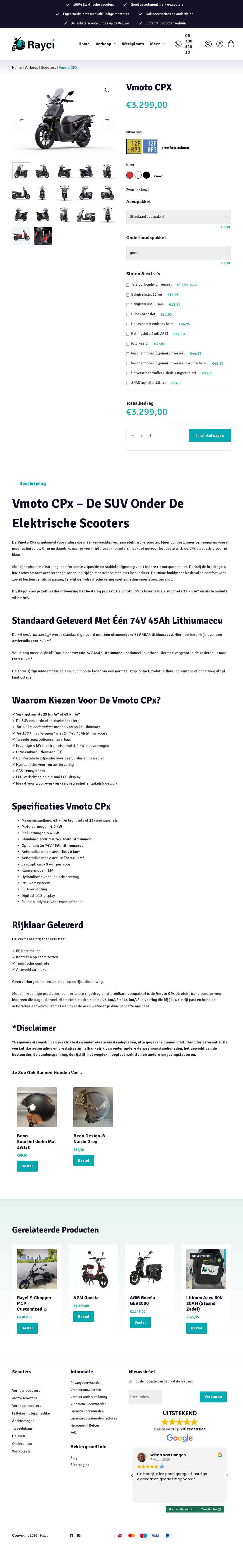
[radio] (133, 146)
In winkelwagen (210, 435)
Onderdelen (22, 1443)
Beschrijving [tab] (32, 483)
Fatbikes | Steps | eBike (31, 1413)
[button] (227, 1475)
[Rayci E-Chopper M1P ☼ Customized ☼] (37, 1269)
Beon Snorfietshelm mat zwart (36, 1141)
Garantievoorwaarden (87, 1411)
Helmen (18, 1436)
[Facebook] (71, 1535)
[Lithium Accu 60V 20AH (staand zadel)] (206, 1269)
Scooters (48, 67)
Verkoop (103, 44)
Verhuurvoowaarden (85, 1390)
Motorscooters (24, 1398)
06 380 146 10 (188, 44)
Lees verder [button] (146, 1496)
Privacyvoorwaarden (86, 1383)
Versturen (213, 1396)
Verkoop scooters (26, 1405)
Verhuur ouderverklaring (88, 1397)
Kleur (130, 165)
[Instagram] (78, 1535)
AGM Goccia (85, 1298)
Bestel (27, 1166)
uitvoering (134, 132)
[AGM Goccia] (93, 1269)
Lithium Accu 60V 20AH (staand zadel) (204, 1303)
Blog (73, 1458)
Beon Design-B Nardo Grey (89, 1139)
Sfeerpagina (79, 1465)
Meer (155, 44)
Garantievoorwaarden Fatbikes (93, 1418)
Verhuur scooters (26, 1390)
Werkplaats (133, 44)
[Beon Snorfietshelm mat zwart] (37, 1107)
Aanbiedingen (23, 1421)
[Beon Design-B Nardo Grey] (93, 1107)
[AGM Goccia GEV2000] (150, 1269)
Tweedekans (22, 1428)
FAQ (73, 1432)
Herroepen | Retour (84, 1425)
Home (84, 44)
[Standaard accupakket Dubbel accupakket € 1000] (178, 217)
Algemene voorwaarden (88, 1404)
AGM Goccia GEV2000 (142, 1300)
